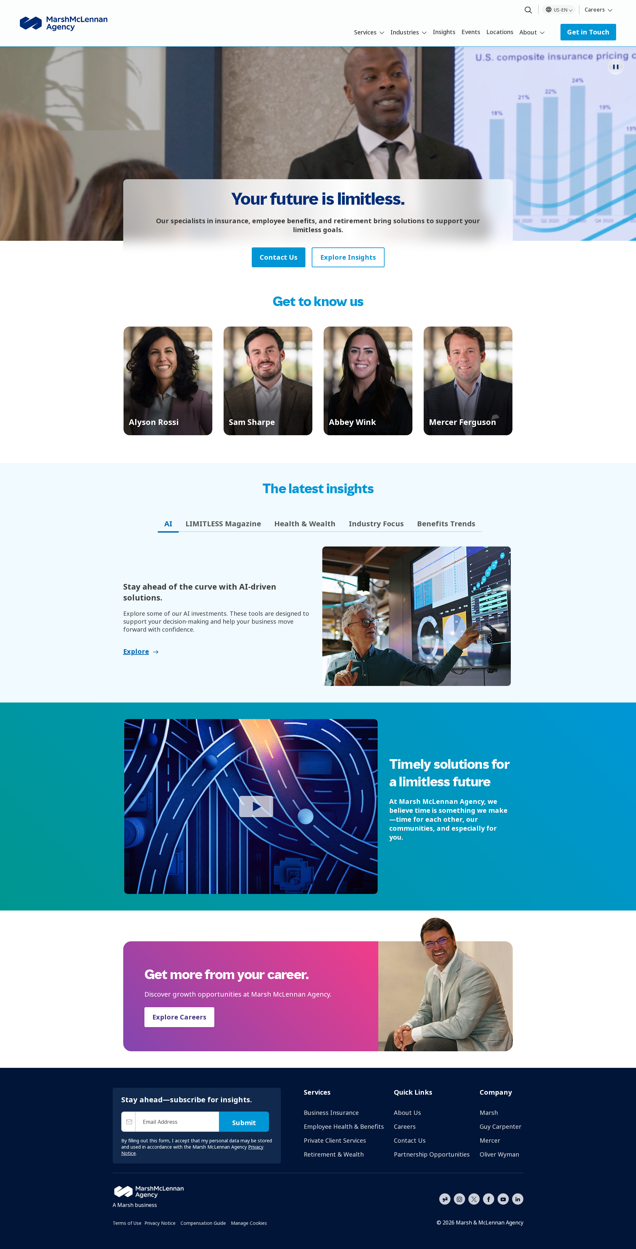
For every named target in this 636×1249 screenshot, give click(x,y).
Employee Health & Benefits (344, 1126)
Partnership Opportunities (432, 1154)
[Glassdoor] (444, 1199)
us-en (560, 10)
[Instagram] (459, 1199)
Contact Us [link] (278, 257)
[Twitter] (474, 1198)
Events (470, 32)
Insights (444, 32)
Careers (595, 9)
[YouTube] (503, 1198)
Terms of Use (127, 1223)
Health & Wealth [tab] (305, 523)
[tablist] (318, 523)
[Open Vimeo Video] (251, 806)
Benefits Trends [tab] (446, 523)
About (528, 32)
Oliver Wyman (499, 1154)
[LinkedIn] (517, 1198)
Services (365, 32)
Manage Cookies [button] (249, 1223)
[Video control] (615, 67)
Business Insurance (331, 1113)
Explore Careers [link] (179, 1017)
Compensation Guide (203, 1223)
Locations (499, 32)
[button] (168, 381)
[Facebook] (488, 1198)
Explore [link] (136, 651)
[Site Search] (528, 10)
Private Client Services (335, 1140)
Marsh (489, 1113)
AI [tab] (168, 523)
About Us (407, 1113)
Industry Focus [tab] (376, 523)
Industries (405, 32)
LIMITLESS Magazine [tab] (223, 523)
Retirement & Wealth (334, 1154)
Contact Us (410, 1140)
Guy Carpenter (500, 1126)
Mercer (490, 1140)
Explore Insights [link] (348, 257)
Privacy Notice (160, 1223)
